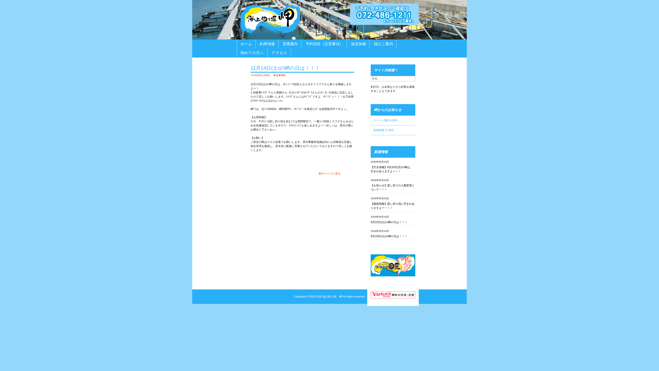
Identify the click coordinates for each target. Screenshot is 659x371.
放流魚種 (358, 44)
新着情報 (281, 75)
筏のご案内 (383, 44)
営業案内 (290, 44)
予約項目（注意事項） (324, 44)
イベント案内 (381, 120)
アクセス (279, 53)
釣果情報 (267, 44)
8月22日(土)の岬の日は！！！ (389, 222)
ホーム (246, 44)
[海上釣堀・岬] (270, 18)
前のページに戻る (329, 173)
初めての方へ (252, 53)
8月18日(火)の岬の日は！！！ (389, 236)
